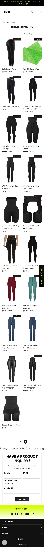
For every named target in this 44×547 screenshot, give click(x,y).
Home (3, 22)
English (20, 539)
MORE (4, 527)
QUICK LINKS (8, 522)
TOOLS (5, 533)
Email (7, 473)
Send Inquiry (22, 499)
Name (25, 473)
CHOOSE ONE (10, 481)
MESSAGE (9, 488)
